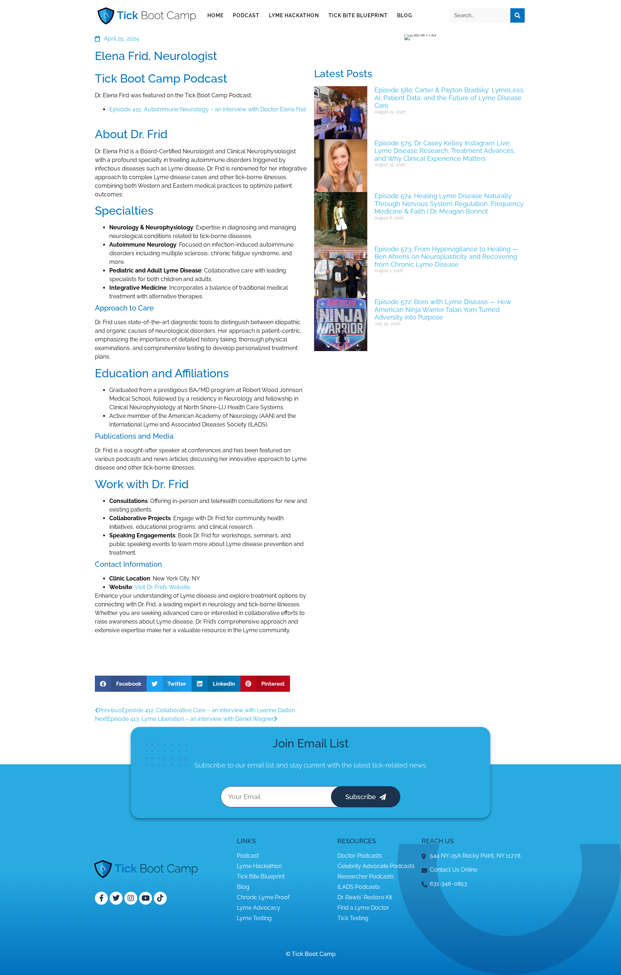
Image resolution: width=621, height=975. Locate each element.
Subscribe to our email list (234, 765)
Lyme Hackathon (294, 15)
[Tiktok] (160, 898)
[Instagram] (130, 898)
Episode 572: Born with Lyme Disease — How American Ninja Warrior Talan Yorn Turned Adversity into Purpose (442, 309)
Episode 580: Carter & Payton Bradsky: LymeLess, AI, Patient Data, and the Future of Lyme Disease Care (449, 97)
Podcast (246, 15)
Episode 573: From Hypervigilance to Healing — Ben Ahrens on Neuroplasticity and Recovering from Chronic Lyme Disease (446, 256)
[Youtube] (145, 898)
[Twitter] (116, 898)
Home (215, 15)
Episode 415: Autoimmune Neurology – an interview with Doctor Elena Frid (207, 109)
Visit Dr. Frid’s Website (162, 587)
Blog (404, 15)
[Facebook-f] (101, 898)
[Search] (517, 15)
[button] (121, 684)
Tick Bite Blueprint (358, 15)
